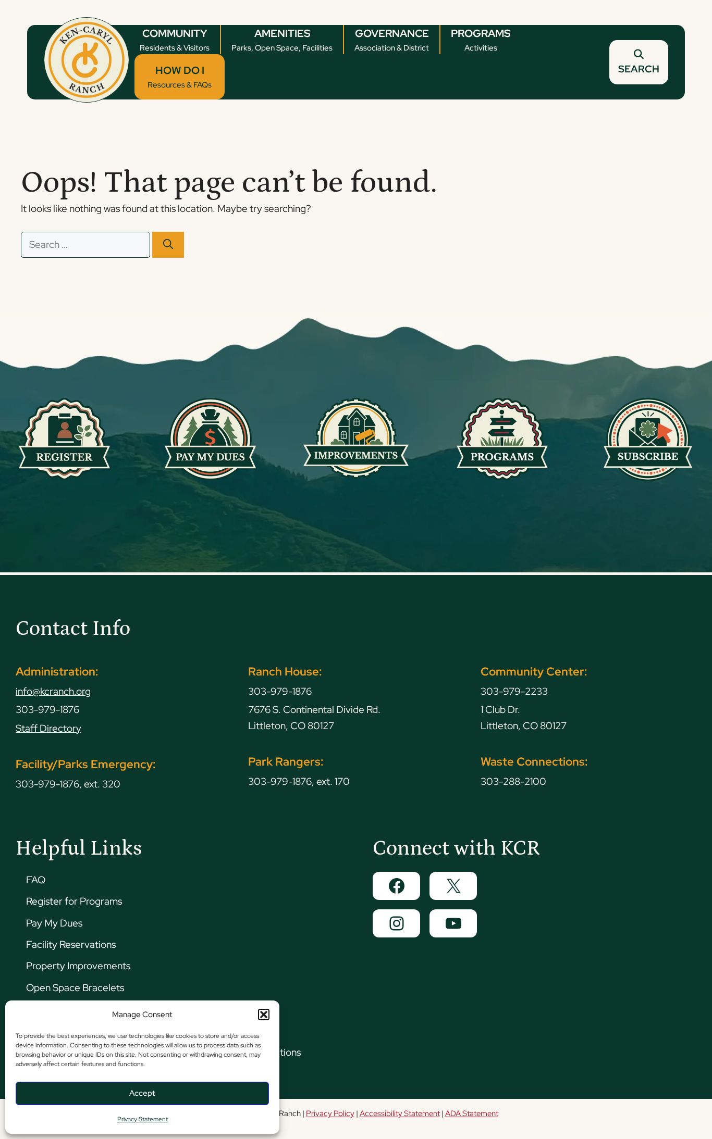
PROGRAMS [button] (480, 40)
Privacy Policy (330, 1113)
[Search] (168, 245)
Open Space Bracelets (75, 987)
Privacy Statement (142, 1119)
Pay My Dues (54, 923)
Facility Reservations (71, 944)
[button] (264, 1014)
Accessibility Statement (400, 1113)
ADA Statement (471, 1113)
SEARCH (638, 69)
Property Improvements (78, 965)
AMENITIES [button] (282, 40)
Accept (142, 1093)
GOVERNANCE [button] (391, 40)
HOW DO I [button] (180, 77)
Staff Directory (48, 728)
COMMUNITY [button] (175, 40)
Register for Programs (74, 901)
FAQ (35, 879)
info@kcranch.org (53, 691)
